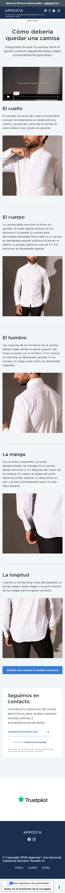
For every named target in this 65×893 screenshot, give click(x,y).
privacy (19, 867)
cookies (32, 867)
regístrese (49, 3)
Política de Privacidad (35, 742)
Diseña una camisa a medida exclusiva (32, 670)
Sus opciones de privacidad (31, 883)
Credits (46, 867)
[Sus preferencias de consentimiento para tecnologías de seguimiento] (59, 887)
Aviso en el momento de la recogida (27, 888)
